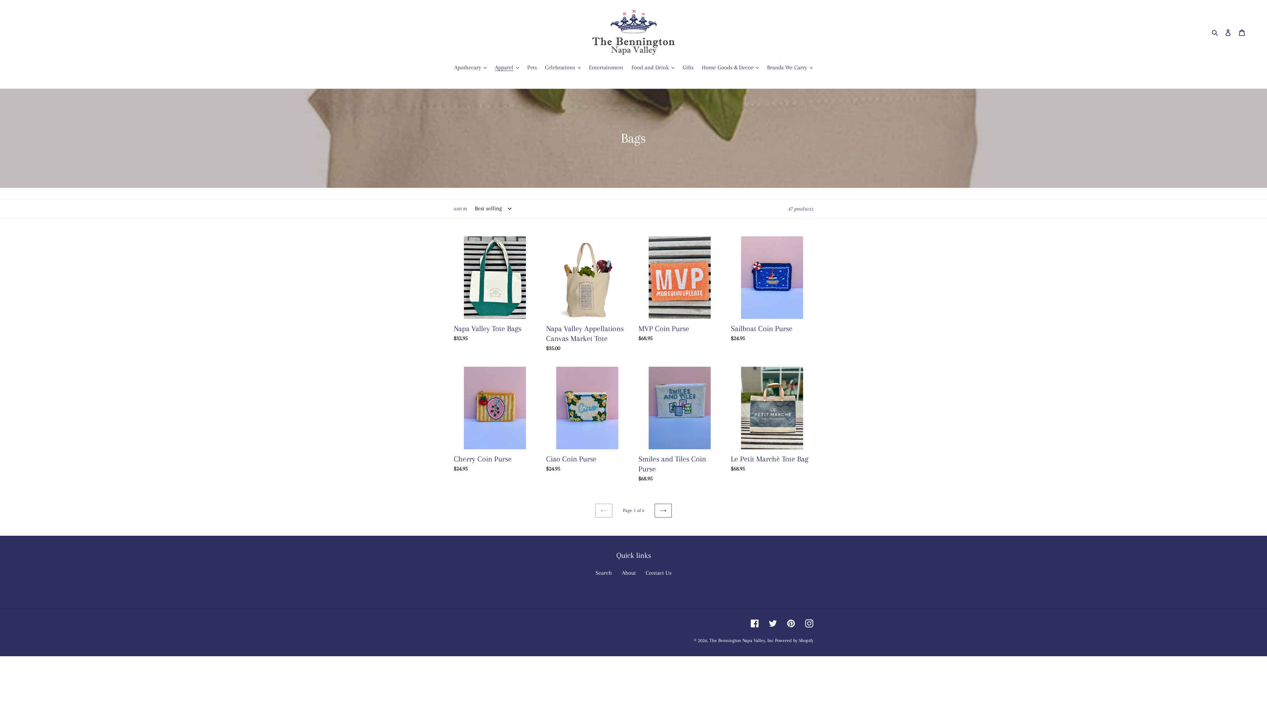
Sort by (460, 209)
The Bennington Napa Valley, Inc (741, 640)
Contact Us (658, 572)
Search (604, 572)
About (629, 572)
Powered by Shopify (794, 640)
